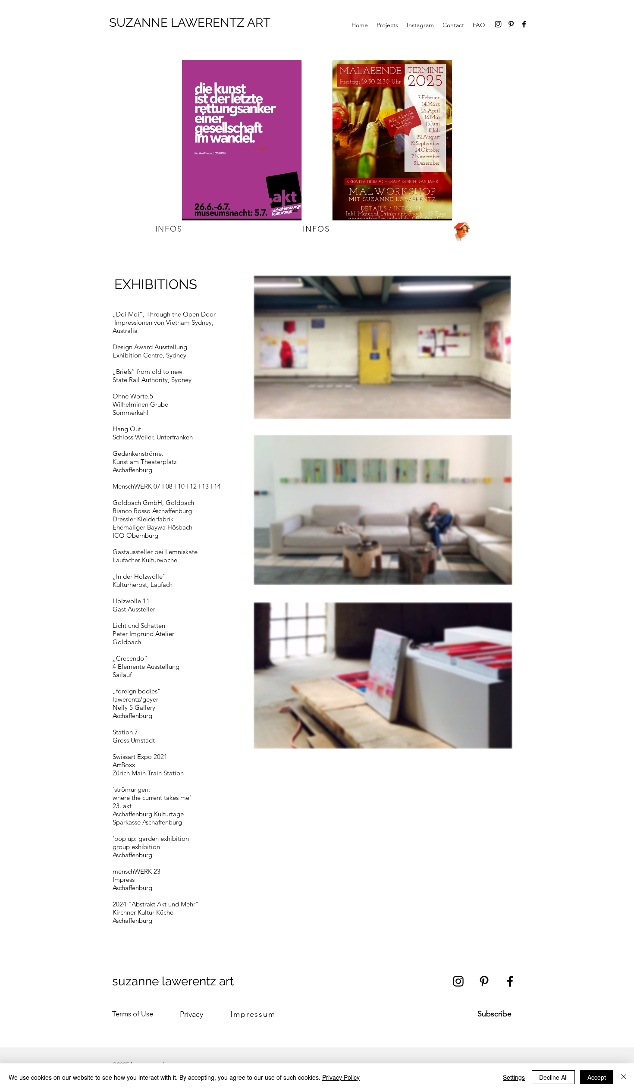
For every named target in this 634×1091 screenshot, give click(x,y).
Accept (596, 1077)
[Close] (623, 1077)
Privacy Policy (341, 1077)
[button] (410, 424)
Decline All (553, 1077)
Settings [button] (514, 1077)
